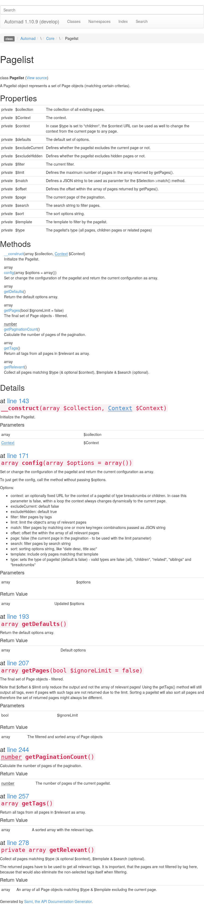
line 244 (18, 749)
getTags (11, 348)
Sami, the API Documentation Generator (58, 901)
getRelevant (14, 366)
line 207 (18, 662)
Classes (73, 21)
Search (142, 21)
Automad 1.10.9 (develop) (31, 21)
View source (37, 77)
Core (50, 38)
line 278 (18, 842)
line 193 (18, 616)
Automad (28, 38)
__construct (14, 253)
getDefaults (13, 291)
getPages (12, 310)
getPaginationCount (20, 329)
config (9, 272)
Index (123, 21)
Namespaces (99, 21)
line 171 (18, 455)
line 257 (18, 795)
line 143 (18, 400)
